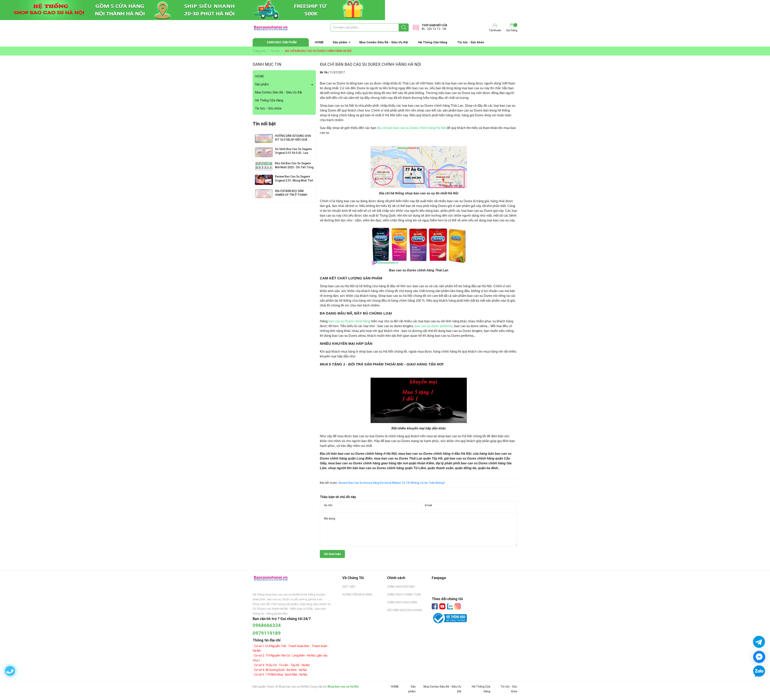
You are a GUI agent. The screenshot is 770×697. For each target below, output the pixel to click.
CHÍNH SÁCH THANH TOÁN (404, 594)
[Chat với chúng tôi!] (759, 657)
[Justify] (403, 27)
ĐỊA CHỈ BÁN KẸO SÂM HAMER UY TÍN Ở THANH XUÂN (291, 194)
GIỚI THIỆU (349, 586)
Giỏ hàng (511, 30)
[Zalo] (450, 607)
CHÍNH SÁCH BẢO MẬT (401, 586)
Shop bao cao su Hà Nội (343, 686)
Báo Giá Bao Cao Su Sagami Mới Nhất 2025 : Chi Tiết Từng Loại (294, 167)
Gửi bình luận (332, 554)
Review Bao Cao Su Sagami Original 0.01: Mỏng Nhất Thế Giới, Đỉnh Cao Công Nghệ (294, 180)
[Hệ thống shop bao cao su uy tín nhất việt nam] (385, 10)
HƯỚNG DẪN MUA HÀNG (357, 594)
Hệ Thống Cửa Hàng (432, 42)
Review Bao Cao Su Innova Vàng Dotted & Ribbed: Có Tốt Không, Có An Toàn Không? (391, 482)
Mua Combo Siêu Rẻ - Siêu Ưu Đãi (383, 42)
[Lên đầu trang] (759, 683)
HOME (319, 42)
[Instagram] (458, 606)
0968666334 (267, 625)
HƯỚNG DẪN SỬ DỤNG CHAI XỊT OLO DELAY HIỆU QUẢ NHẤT (293, 139)
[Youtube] (442, 606)
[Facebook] (435, 606)
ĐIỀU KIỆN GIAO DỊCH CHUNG (404, 610)
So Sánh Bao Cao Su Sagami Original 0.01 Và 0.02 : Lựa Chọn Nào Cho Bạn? (293, 152)
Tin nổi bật (264, 124)
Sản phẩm (340, 42)
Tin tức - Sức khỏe (470, 42)
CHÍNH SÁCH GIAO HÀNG (402, 602)
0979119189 (267, 633)
